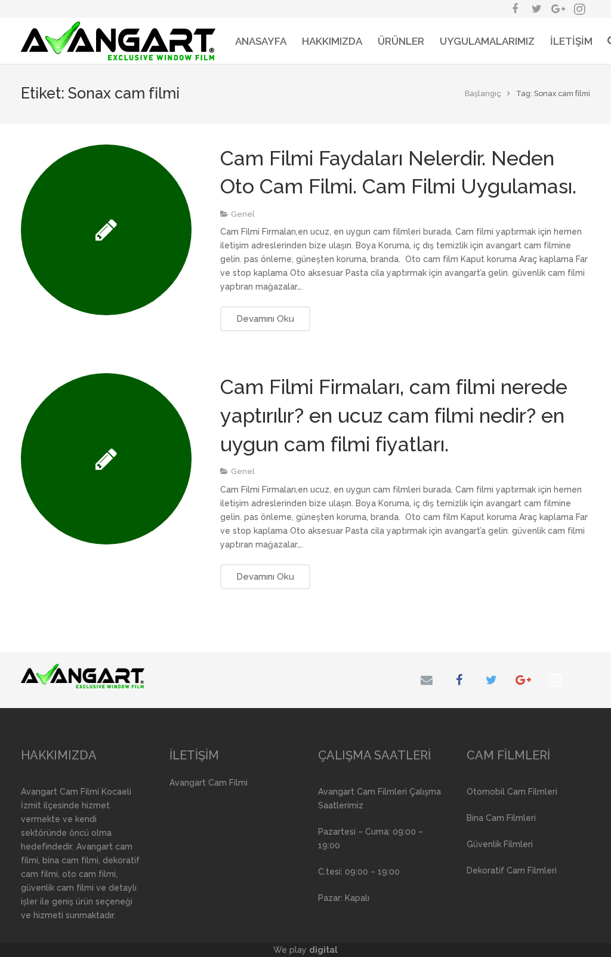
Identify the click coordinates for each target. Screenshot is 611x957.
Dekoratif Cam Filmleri (512, 870)
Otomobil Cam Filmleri (512, 791)
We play (305, 950)
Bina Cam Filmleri (501, 818)
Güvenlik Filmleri (500, 844)
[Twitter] (491, 680)
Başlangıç (483, 93)
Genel (243, 214)
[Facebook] (459, 680)
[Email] (427, 680)
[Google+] (523, 680)
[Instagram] (555, 680)
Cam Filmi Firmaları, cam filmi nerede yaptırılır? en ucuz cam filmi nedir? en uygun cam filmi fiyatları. (393, 415)
